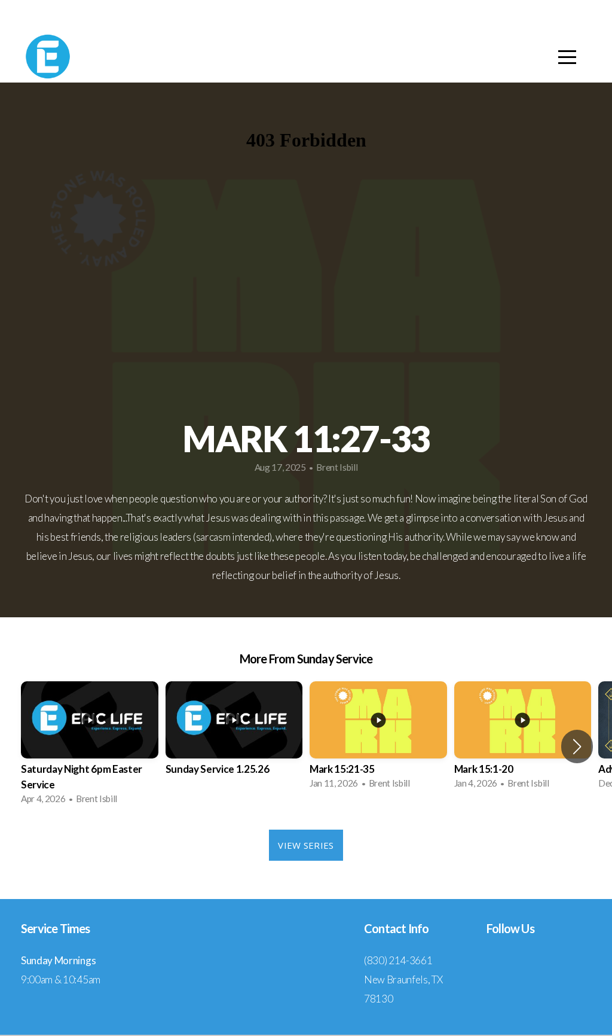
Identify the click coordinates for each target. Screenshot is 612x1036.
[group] (89, 746)
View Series (305, 845)
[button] (577, 746)
